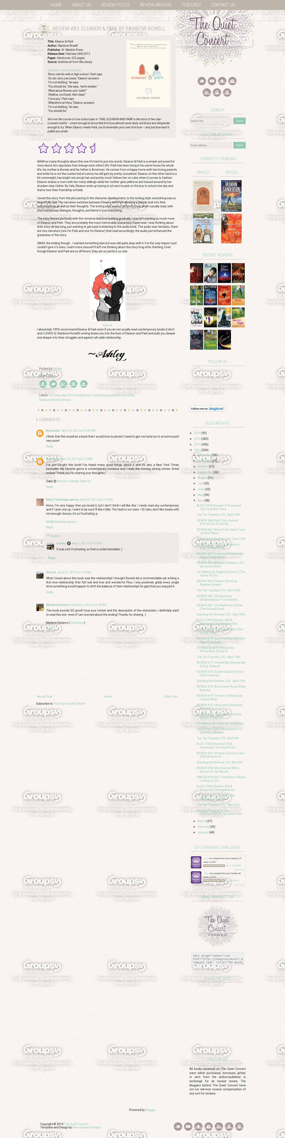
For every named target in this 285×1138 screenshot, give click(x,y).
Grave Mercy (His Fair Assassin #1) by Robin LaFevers (219, 730)
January (203, 832)
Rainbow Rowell (49, 399)
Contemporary (101, 395)
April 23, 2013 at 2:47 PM (96, 499)
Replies (55, 536)
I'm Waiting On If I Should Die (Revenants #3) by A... (215, 649)
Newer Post (44, 696)
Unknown (52, 459)
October (203, 466)
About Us (81, 5)
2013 (197, 450)
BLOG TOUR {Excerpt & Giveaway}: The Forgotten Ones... (219, 507)
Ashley (61, 543)
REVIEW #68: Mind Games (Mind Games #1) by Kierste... (218, 769)
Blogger (150, 1110)
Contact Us (223, 5)
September (205, 472)
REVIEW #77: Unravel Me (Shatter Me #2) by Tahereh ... (221, 664)
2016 (197, 433)
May (201, 494)
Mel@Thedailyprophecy (62, 499)
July (201, 483)
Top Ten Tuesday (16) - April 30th (218, 514)
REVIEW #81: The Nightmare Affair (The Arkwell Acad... (220, 607)
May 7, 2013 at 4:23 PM (87, 543)
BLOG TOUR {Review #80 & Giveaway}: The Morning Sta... (218, 621)
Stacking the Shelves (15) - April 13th (221, 681)
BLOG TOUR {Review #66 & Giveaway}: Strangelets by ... (217, 788)
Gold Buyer (77, 622)
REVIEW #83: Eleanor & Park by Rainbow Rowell (217, 582)
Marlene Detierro (58, 605)
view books (239, 869)
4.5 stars (54, 395)
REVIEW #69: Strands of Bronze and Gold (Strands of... (220, 755)
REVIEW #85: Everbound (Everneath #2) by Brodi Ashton (220, 555)
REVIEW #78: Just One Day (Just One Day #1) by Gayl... (221, 640)
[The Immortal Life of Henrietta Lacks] (231, 242)
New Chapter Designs (87, 1127)
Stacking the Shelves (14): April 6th (220, 762)
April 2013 (68, 395)
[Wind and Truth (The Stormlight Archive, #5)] (231, 210)
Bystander (53, 430)
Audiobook (83, 395)
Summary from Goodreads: (65, 70)
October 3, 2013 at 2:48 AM (89, 605)
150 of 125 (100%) (234, 866)
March (202, 821)
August (203, 477)
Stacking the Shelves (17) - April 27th (221, 538)
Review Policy (115, 5)
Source (107, 325)
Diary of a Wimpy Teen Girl (74, 481)
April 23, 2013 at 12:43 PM (79, 430)
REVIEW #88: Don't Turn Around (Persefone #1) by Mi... (217, 522)
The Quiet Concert (76, 1124)
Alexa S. (51, 572)
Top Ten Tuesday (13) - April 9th (218, 738)
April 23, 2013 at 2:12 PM (76, 459)
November (205, 460)
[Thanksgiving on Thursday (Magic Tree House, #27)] (203, 242)
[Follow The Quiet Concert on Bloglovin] (207, 410)
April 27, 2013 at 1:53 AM (74, 572)
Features (191, 5)
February (204, 826)
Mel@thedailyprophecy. (61, 521)
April (201, 500)
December (205, 455)
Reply (49, 446)
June (201, 489)
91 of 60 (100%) (233, 881)
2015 (197, 438)
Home (56, 5)
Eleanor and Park (123, 395)
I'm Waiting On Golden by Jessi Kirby (220, 723)
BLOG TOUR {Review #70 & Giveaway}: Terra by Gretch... (217, 745)
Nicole (206, 858)
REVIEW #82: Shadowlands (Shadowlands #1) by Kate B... (218, 597)
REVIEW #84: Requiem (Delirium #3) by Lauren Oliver (220, 564)
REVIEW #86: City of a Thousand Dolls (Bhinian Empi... (218, 546)
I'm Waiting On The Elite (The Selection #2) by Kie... (216, 797)
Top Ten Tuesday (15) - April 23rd (218, 590)
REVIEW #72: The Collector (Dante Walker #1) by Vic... (219, 716)
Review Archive (156, 5)
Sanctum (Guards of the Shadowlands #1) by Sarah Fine (219, 812)
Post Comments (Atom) (70, 703)
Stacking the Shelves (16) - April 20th (221, 614)
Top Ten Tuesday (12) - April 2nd (218, 804)
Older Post (171, 696)
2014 (197, 444)
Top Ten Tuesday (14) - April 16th (218, 657)
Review (66, 399)
